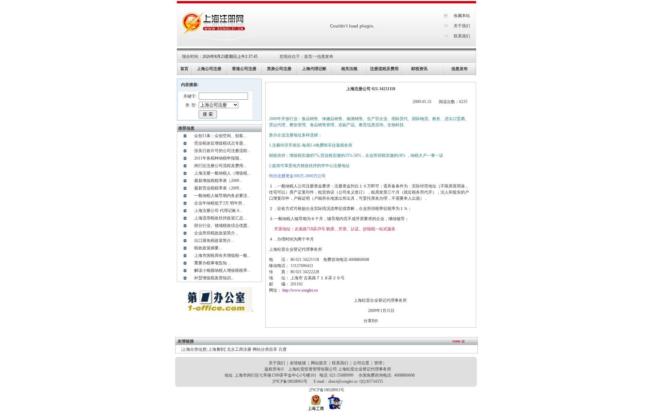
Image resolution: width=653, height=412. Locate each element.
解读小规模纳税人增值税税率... (222, 270)
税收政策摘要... (208, 248)
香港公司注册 (244, 68)
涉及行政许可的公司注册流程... (222, 150)
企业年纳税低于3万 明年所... (219, 203)
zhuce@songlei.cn (342, 381)
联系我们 (462, 36)
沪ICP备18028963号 (289, 381)
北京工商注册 (239, 349)
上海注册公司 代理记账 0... (218, 210)
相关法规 (349, 68)
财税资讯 (419, 68)
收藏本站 (462, 15)
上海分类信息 (194, 349)
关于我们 (462, 25)
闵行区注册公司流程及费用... (220, 165)
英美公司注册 (279, 68)
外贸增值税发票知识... (214, 278)
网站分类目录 (265, 349)
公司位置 (361, 363)
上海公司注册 (209, 68)
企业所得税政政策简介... (216, 233)
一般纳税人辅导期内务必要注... (222, 195)
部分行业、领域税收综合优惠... (222, 225)
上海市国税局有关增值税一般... (222, 255)
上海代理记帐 (314, 68)
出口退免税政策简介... (214, 240)
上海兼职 (216, 349)
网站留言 (319, 363)
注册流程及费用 (384, 68)
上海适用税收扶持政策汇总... (220, 218)
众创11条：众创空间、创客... (220, 135)
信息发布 (325, 56)
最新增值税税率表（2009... (218, 180)
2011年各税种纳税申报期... (218, 158)
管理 (378, 363)
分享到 (370, 320)
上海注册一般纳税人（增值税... (222, 173)
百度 (283, 349)
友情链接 (298, 363)
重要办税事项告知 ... (212, 263)
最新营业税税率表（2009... (218, 188)
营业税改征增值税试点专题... (220, 143)
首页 (308, 56)
